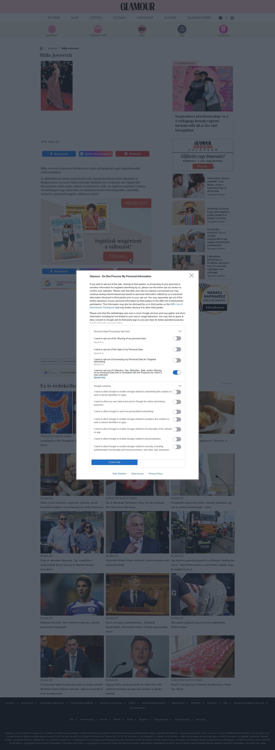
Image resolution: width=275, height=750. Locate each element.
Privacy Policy (155, 473)
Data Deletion (119, 473)
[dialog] (137, 375)
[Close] (193, 277)
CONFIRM (114, 462)
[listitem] (137, 331)
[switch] (177, 338)
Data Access (137, 473)
